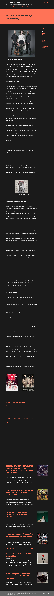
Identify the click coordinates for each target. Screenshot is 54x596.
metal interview (16, 419)
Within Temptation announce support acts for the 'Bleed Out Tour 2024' (18, 575)
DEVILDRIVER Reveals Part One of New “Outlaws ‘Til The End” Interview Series (19, 492)
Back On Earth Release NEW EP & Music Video (19, 555)
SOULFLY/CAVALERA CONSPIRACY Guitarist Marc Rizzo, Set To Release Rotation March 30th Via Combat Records (19, 469)
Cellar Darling (43, 34)
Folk (24, 418)
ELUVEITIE (43, 36)
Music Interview (22, 419)
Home (6, 6)
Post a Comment (11, 484)
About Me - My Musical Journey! (14, 6)
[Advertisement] (20, 452)
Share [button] (43, 28)
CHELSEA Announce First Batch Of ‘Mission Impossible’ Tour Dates (19, 535)
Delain (42, 35)
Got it (48, 593)
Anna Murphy (43, 33)
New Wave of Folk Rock (45, 46)
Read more (32, 484)
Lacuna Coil (43, 40)
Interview (43, 39)
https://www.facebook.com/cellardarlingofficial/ (14, 405)
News (33, 6)
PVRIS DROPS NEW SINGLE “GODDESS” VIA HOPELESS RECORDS (16, 514)
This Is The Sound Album (45, 49)
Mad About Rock (13, 3)
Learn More (43, 593)
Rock (42, 48)
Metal (42, 42)
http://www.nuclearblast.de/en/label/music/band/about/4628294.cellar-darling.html (21, 409)
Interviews (23, 6)
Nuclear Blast (43, 47)
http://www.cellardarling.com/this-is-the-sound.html (15, 402)
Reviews (28, 6)
